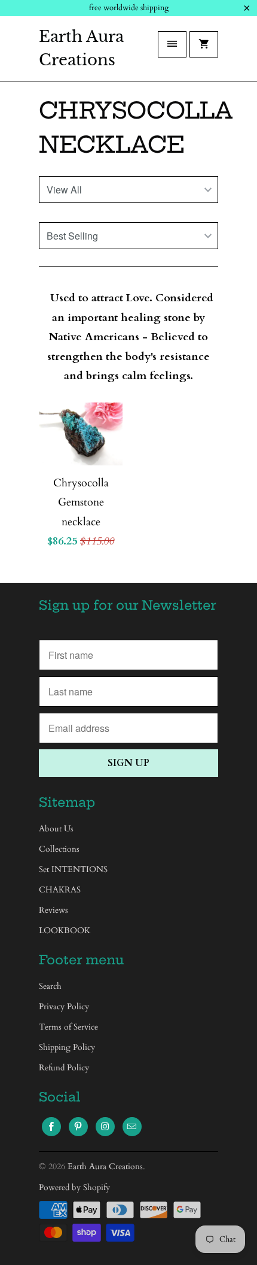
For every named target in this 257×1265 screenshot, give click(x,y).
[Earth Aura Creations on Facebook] (51, 1126)
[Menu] (172, 44)
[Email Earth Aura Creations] (132, 1126)
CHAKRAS (60, 889)
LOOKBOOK (64, 930)
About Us (56, 828)
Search (50, 986)
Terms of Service (68, 1027)
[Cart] (203, 44)
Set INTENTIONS (73, 869)
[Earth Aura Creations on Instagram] (105, 1126)
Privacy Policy (64, 1006)
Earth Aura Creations (81, 48)
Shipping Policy (67, 1047)
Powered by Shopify (74, 1187)
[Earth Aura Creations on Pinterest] (78, 1126)
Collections (59, 849)
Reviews (53, 910)
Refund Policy (64, 1067)
